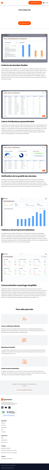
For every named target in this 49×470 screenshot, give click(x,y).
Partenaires (4, 427)
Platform (3, 423)
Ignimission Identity (5, 448)
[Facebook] (9, 408)
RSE (2, 429)
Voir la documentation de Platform (24, 390)
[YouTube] (6, 407)
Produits (3, 446)
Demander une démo (24, 23)
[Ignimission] (2, 3)
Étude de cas (4, 442)
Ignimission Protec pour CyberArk (9, 452)
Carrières (3, 432)
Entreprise (4, 420)
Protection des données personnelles (7, 467)
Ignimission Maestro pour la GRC (8, 450)
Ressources (4, 435)
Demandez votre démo (35, 2)
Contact (3, 456)
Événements (4, 440)
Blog (2, 437)
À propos (3, 425)
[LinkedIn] (2, 407)
